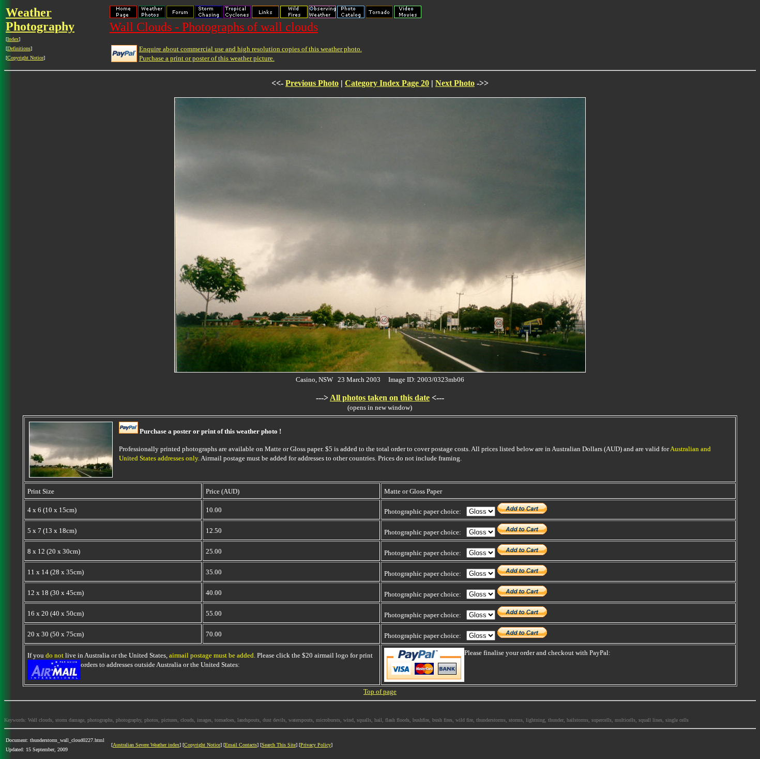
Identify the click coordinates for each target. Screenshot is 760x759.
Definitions (19, 48)
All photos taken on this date (380, 397)
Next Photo (455, 83)
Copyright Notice (25, 58)
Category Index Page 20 (387, 83)
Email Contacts (241, 745)
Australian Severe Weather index (146, 745)
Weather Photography (40, 19)
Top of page (380, 691)
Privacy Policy (315, 745)
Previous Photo (312, 83)
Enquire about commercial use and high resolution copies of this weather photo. (250, 49)
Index (13, 39)
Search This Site (279, 745)
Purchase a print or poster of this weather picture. (207, 58)
